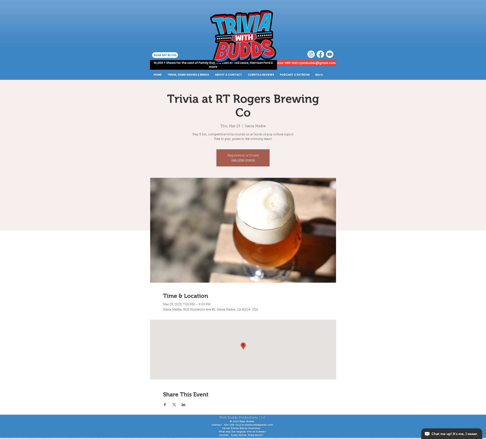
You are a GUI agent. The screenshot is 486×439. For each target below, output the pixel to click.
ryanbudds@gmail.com (317, 63)
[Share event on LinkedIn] (183, 404)
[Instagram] (311, 54)
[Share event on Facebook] (165, 404)
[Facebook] (320, 54)
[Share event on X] (174, 404)
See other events (243, 160)
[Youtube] (329, 54)
